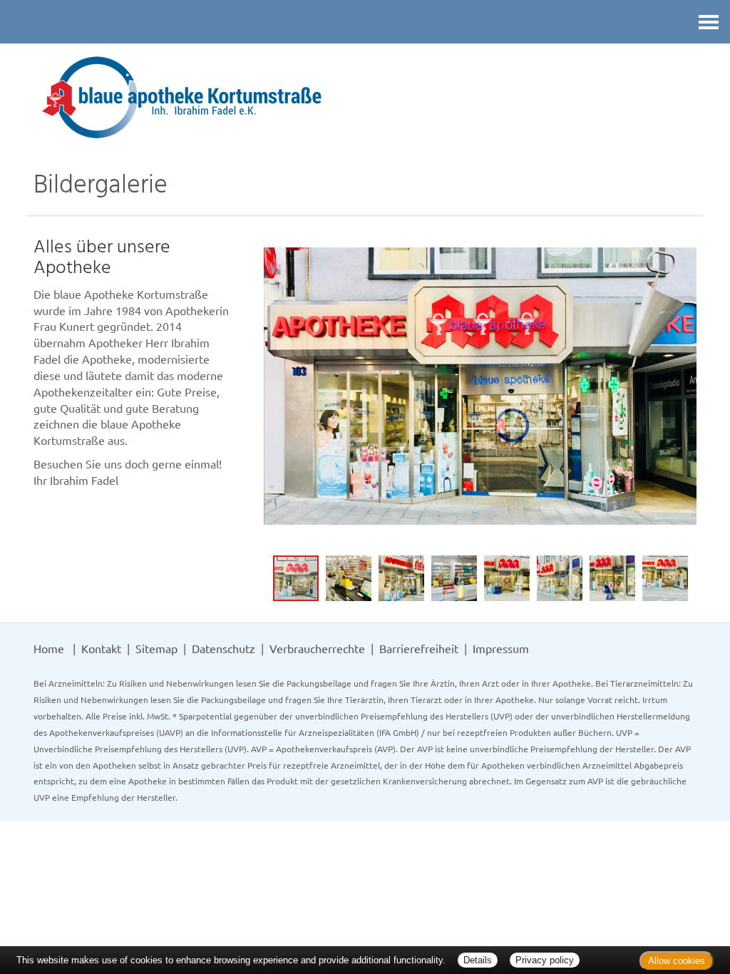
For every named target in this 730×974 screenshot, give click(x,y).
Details (477, 960)
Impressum (501, 648)
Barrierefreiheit (418, 648)
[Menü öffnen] (708, 21)
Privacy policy (544, 960)
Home (49, 648)
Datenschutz (223, 648)
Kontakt (101, 648)
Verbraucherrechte (317, 648)
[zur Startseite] (365, 97)
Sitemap (156, 648)
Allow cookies (676, 960)
